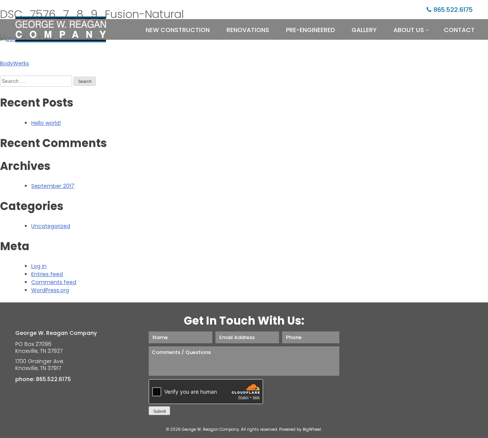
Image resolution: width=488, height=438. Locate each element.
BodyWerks (14, 63)
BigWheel (312, 429)
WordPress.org (50, 290)
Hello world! (46, 123)
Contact (459, 30)
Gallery (364, 30)
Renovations (247, 30)
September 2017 (52, 186)
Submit (159, 411)
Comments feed (53, 282)
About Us (408, 30)
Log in (39, 266)
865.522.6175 (453, 9)
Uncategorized (50, 226)
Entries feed (47, 274)
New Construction (178, 30)
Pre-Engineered (310, 30)
